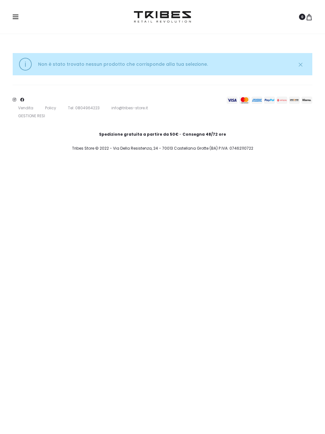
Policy (50, 108)
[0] (309, 17)
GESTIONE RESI (31, 116)
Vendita (25, 108)
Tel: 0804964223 (84, 108)
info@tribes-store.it (129, 108)
